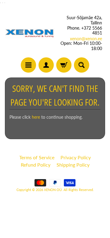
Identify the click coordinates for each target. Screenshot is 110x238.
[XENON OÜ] (30, 33)
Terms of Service (36, 157)
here (36, 117)
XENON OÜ (53, 190)
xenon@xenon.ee (86, 39)
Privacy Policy (76, 157)
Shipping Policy (73, 165)
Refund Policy (35, 165)
